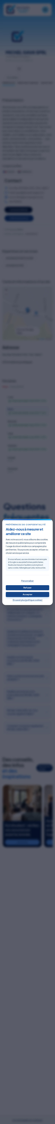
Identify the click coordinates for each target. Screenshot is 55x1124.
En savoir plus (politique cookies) (27, 600)
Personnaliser (27, 581)
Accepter (27, 594)
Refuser (27, 587)
